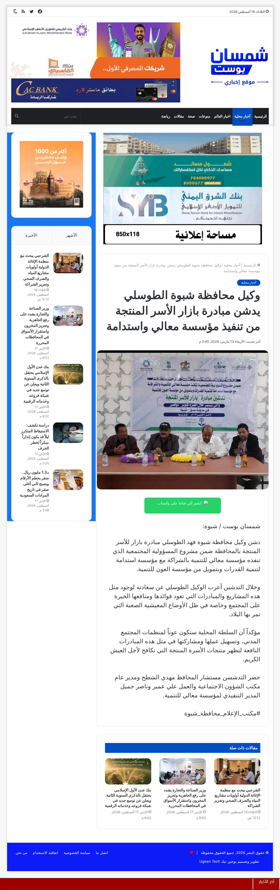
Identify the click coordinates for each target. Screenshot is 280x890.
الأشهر (71, 235)
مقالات (179, 116)
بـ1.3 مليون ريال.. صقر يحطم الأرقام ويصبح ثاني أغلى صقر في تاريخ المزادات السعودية (34, 483)
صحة (191, 116)
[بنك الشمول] (182, 170)
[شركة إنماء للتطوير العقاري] (182, 143)
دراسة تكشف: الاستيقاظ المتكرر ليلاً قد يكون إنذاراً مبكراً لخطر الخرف (35, 436)
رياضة (165, 116)
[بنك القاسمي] (51, 206)
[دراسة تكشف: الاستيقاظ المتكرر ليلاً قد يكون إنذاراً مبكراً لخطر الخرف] (68, 432)
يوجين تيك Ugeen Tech (218, 861)
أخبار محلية (242, 116)
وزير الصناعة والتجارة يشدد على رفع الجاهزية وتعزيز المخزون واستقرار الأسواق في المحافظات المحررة (34, 325)
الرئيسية (260, 116)
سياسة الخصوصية (77, 852)
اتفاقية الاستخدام (45, 852)
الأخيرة (31, 235)
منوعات (204, 116)
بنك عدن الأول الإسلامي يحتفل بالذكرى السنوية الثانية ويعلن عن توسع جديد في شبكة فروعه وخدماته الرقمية (36, 383)
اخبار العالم (222, 116)
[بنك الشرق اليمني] (182, 205)
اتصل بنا (102, 852)
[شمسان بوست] (239, 66)
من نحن (21, 852)
